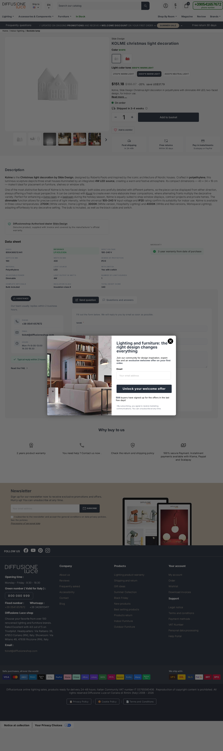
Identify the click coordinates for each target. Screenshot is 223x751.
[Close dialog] (170, 341)
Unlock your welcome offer (144, 388)
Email (119, 369)
